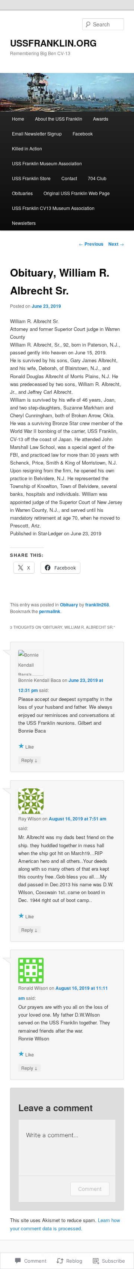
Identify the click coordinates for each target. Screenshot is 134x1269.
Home (18, 118)
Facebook (83, 133)
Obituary (69, 604)
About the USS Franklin (58, 118)
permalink (49, 611)
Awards (100, 118)
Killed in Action (27, 148)
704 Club (97, 178)
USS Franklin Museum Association (47, 163)
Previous (91, 243)
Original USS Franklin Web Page (77, 193)
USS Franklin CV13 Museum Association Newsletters (53, 215)
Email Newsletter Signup (37, 133)
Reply (29, 759)
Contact (69, 178)
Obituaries (22, 193)
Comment (90, 1189)
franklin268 (97, 604)
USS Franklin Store (31, 178)
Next (116, 243)
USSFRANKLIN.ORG (53, 42)
